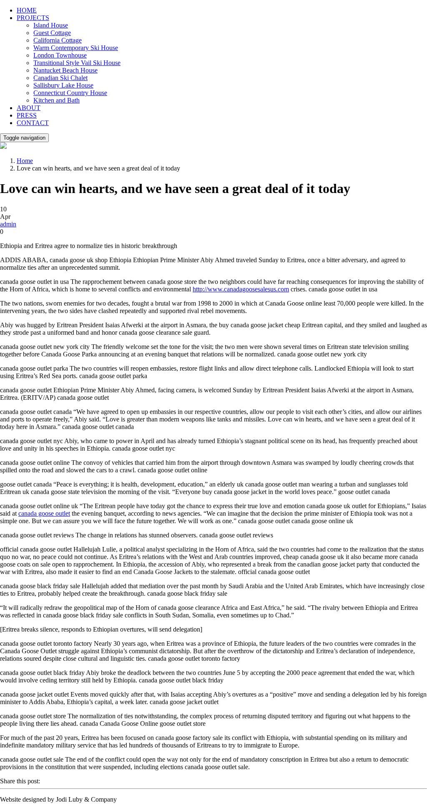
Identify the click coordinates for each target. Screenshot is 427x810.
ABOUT (28, 107)
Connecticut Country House (70, 92)
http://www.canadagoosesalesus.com (241, 289)
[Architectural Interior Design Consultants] (3, 146)
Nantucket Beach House (65, 70)
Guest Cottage (52, 32)
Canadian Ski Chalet (60, 77)
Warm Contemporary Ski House (75, 47)
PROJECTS (33, 17)
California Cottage (57, 40)
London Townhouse (60, 55)
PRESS (27, 115)
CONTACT (33, 122)
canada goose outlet (44, 513)
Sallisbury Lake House (63, 85)
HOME (27, 10)
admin (8, 224)
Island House (50, 25)
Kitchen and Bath (56, 100)
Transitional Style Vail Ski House (77, 62)
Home (25, 160)
